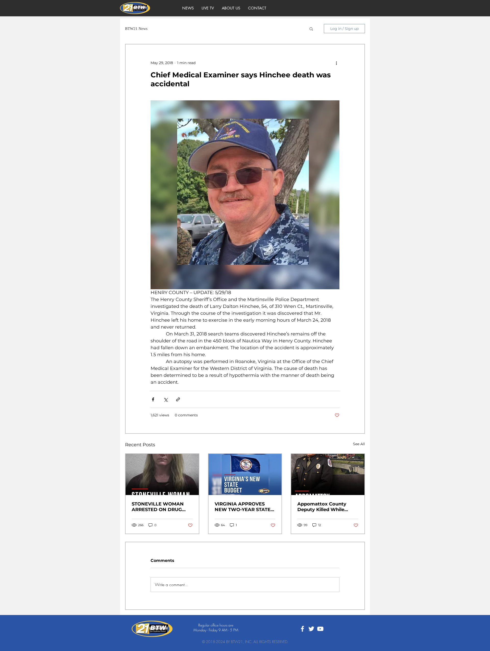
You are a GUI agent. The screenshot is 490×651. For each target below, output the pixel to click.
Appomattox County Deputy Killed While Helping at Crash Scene (325, 506)
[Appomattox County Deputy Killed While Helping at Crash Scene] (327, 474)
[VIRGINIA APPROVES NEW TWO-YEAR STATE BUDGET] (245, 474)
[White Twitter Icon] (311, 629)
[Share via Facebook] (153, 399)
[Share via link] (178, 399)
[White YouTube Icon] (320, 629)
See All (359, 444)
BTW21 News (136, 29)
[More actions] (336, 63)
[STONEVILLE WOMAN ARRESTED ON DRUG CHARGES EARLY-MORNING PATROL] (162, 474)
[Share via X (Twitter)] (165, 399)
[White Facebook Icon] (302, 629)
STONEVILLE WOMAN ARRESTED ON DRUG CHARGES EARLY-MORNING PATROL (158, 506)
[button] (311, 29)
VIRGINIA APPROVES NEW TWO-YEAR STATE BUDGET (243, 506)
